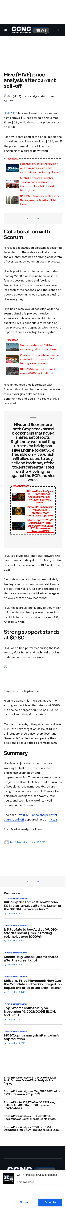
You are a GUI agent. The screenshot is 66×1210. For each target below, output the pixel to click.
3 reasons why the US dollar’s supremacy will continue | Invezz (38, 347)
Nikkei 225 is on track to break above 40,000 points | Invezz (37, 371)
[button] (6, 30)
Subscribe (50, 1202)
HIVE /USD (10, 113)
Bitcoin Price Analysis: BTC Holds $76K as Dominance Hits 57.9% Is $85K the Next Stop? (32, 1128)
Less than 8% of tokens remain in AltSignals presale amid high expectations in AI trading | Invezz (39, 168)
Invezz (53, 819)
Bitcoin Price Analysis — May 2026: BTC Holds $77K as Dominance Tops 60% (40, 511)
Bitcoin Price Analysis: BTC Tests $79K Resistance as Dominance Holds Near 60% (30, 1117)
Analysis (8, 898)
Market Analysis (20, 898)
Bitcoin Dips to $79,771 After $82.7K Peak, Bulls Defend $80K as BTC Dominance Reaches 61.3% (40, 526)
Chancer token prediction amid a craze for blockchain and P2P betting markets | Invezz (39, 359)
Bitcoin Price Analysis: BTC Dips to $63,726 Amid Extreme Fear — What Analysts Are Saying (40, 497)
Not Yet (24, 1202)
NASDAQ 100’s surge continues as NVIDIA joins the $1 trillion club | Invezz (40, 200)
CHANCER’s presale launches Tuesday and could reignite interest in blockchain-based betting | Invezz (37, 184)
